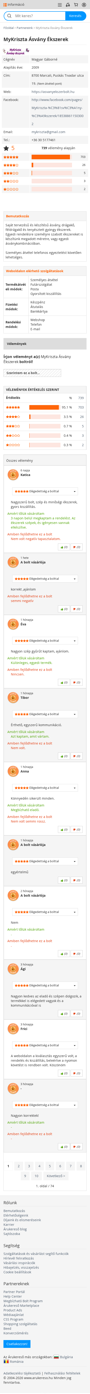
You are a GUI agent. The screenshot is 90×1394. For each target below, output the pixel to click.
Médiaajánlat (13, 1315)
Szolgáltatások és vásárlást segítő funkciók (36, 1253)
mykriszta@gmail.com (48, 132)
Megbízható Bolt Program (23, 1301)
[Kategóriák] (59, 4)
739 (81, 398)
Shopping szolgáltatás (20, 1324)
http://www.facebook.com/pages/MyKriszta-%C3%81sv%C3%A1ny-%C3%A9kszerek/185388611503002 (58, 112)
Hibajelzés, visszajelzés (21, 1267)
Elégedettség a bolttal (44, 491)
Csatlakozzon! (16, 1344)
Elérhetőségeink (15, 1215)
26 (82, 416)
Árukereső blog (15, 1229)
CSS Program (13, 1319)
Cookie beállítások (17, 1272)
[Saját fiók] (84, 4)
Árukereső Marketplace (21, 1305)
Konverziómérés (15, 1333)
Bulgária (66, 1357)
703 (81, 407)
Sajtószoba (11, 1234)
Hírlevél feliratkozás (18, 1258)
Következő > (56, 1176)
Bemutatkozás (14, 1211)
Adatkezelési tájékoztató (22, 1373)
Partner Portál (14, 1292)
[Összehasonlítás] (67, 4)
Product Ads (12, 1310)
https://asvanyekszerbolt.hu (53, 92)
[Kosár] (75, 4)
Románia (17, 1361)
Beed (7, 1328)
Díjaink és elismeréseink (22, 1220)
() (65, 547)
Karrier (8, 1224)
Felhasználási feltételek (62, 1373)
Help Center (12, 1296)
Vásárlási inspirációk (19, 1263)
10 (36, 1176)
